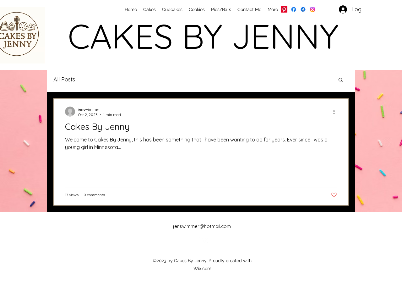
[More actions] (336, 111)
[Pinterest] (284, 9)
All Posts (64, 79)
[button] (341, 80)
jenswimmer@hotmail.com (202, 226)
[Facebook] (294, 9)
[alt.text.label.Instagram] (312, 9)
